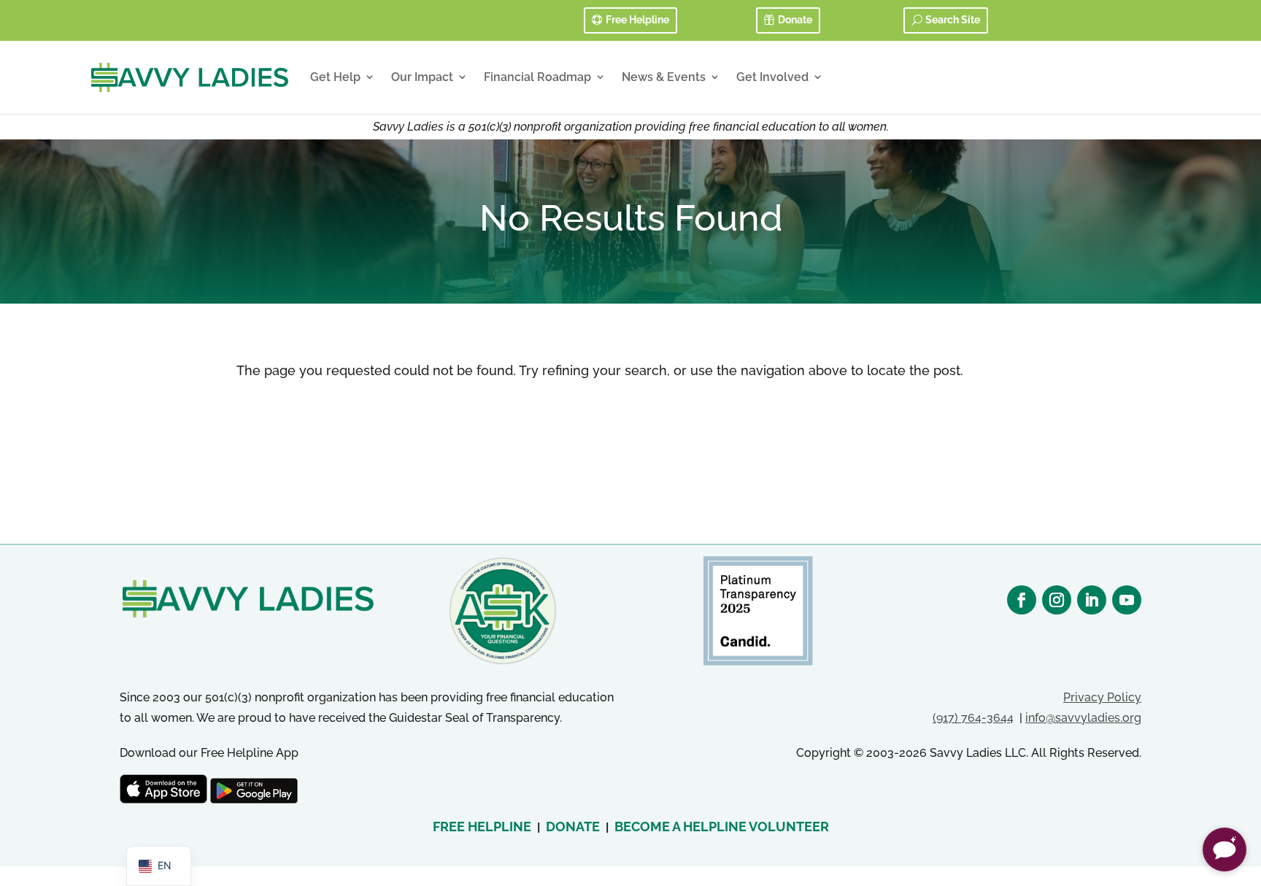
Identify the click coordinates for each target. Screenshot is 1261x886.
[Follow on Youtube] (1126, 600)
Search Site (952, 20)
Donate (795, 20)
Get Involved (772, 77)
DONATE (573, 826)
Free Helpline (637, 20)
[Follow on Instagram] (1056, 600)
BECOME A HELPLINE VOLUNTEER (721, 826)
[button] (1224, 849)
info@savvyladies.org (1083, 718)
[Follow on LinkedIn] (1091, 600)
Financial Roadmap (537, 77)
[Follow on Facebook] (1021, 600)
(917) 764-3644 (973, 718)
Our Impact (422, 77)
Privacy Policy (1102, 697)
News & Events (664, 77)
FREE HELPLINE (482, 826)
